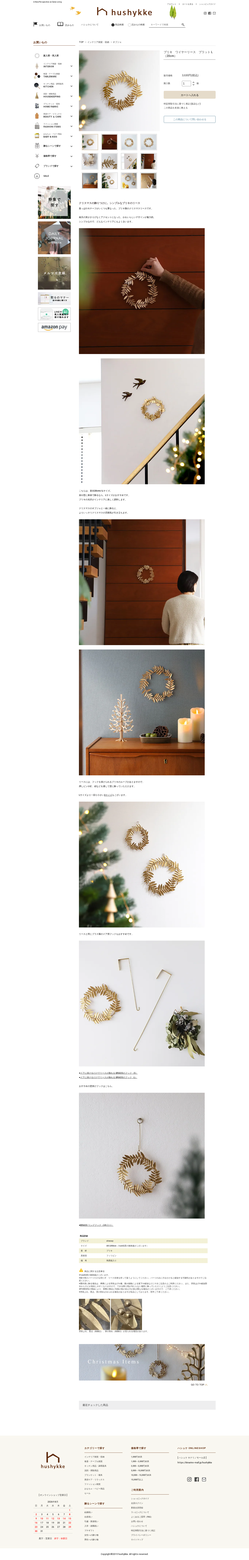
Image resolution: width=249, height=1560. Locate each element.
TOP (81, 42)
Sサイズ (108, 795)
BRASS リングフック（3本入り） (96, 1225)
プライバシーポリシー (141, 1535)
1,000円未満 (136, 1457)
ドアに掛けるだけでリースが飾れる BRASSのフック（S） (109, 1073)
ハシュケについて (90, 24)
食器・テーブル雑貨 (93, 1461)
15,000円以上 (137, 1479)
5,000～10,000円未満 (140, 1470)
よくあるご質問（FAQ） (142, 1517)
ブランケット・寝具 (93, 1475)
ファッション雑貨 (92, 1484)
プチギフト (89, 1530)
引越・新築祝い (91, 1521)
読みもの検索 (138, 24)
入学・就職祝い (91, 1526)
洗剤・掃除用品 (91, 1470)
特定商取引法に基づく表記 (143, 1530)
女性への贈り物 (91, 1535)
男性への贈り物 (91, 1539)
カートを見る (187, 4)
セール (87, 1493)
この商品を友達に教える (176, 108)
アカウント (171, 4)
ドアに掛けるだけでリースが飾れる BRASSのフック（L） (108, 1077)
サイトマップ (137, 1539)
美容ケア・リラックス (94, 1479)
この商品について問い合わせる (189, 119)
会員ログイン (137, 1503)
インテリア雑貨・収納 (98, 42)
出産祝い (88, 1517)
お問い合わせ (137, 1521)
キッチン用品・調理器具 (95, 1466)
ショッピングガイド (207, 4)
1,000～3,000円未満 (140, 1461)
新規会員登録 (137, 1508)
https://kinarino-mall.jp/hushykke (195, 1462)
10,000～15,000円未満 (141, 1475)
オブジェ (117, 42)
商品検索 (119, 24)
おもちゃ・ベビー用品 (94, 1489)
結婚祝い (88, 1512)
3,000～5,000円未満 (140, 1466)
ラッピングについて (140, 1512)
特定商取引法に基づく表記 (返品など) (182, 104)
